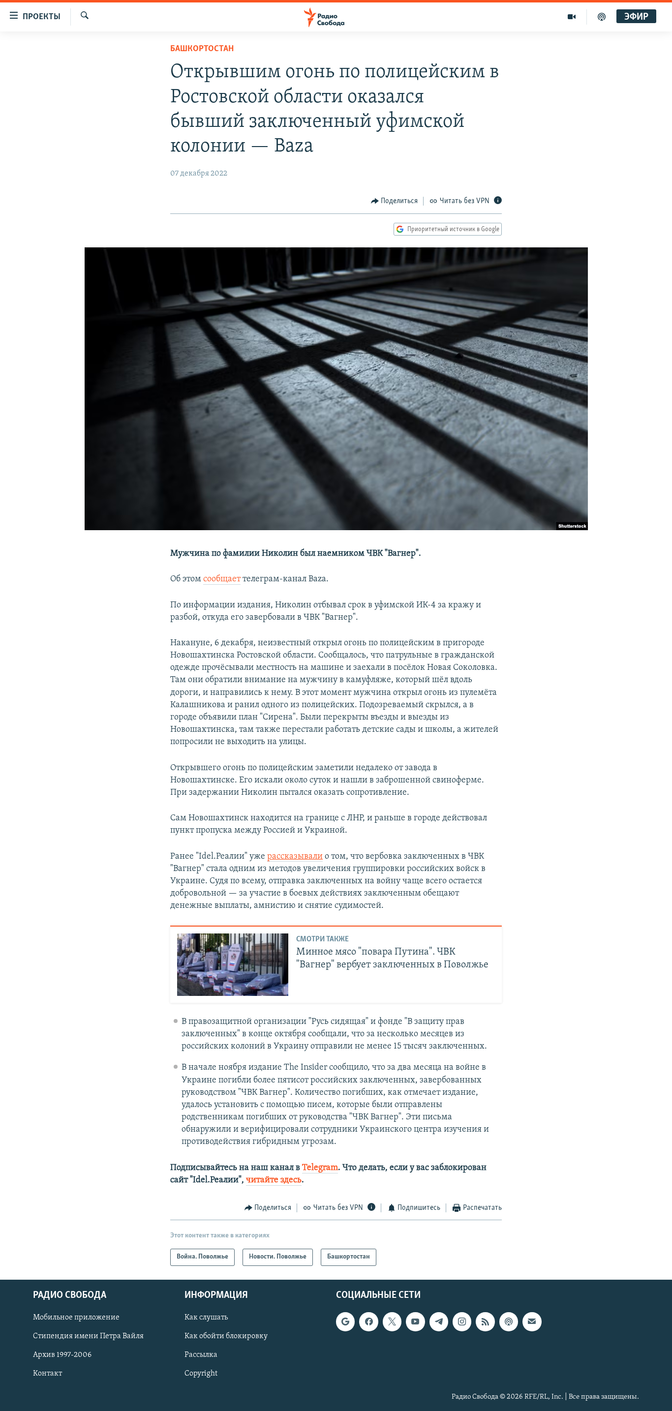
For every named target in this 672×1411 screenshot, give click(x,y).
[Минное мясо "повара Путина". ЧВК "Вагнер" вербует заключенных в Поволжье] (232, 964)
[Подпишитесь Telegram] (438, 1321)
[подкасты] (601, 16)
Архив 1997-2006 (62, 1355)
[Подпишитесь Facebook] (368, 1321)
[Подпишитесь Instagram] (462, 1321)
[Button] (394, 201)
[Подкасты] (508, 1321)
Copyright (200, 1374)
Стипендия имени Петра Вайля (88, 1336)
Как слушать (206, 1317)
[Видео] (572, 16)
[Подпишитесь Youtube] (415, 1321)
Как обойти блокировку (226, 1336)
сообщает (222, 579)
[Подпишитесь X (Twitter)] (392, 1321)
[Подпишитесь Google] (345, 1321)
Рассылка (200, 1355)
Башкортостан (202, 49)
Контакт (47, 1374)
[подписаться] (531, 1321)
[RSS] (485, 1321)
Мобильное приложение (76, 1317)
